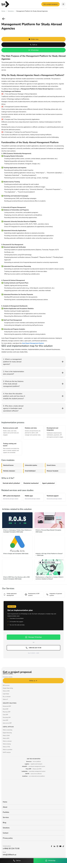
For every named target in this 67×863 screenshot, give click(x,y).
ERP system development (11, 497)
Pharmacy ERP (6, 712)
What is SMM (6, 735)
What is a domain (7, 741)
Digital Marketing (7, 733)
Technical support (54, 497)
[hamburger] (63, 4)
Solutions (11, 11)
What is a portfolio (7, 749)
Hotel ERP (5, 720)
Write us (32, 681)
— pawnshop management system (33, 771)
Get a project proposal (50, 4)
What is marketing (7, 730)
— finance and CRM (33, 769)
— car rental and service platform (33, 776)
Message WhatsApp (35, 637)
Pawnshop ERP (7, 717)
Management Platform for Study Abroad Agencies (32, 11)
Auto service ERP (7, 723)
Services (6, 817)
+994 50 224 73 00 (35, 648)
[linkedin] (54, 846)
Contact (5, 833)
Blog (4, 823)
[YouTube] (60, 846)
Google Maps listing (8, 688)
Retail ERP (5, 709)
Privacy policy (8, 838)
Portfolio (6, 812)
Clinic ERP (5, 714)
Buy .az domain (6, 696)
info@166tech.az (9, 854)
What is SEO (6, 738)
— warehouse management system (33, 766)
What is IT (5, 699)
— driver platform (33, 761)
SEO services (6, 685)
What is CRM (6, 691)
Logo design (6, 694)
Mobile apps (32, 497)
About (5, 807)
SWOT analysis (7, 752)
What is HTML (6, 747)
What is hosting (7, 744)
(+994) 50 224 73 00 (11, 848)
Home (3, 11)
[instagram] (57, 846)
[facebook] (51, 846)
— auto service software (33, 773)
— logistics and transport (33, 764)
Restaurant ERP (7, 706)
